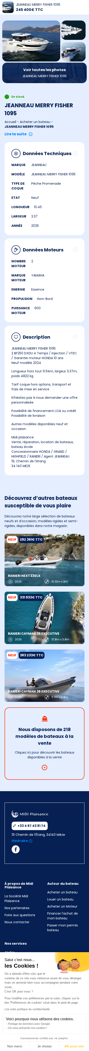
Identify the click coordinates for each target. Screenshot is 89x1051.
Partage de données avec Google (29, 1023)
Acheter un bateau (35, 122)
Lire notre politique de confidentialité (27, 1009)
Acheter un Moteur (62, 906)
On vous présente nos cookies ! (27, 1028)
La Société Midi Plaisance (16, 898)
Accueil (10, 122)
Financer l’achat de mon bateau (62, 916)
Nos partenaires (17, 908)
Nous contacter (17, 922)
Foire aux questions (20, 915)
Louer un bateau (60, 899)
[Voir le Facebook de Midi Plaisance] (16, 850)
